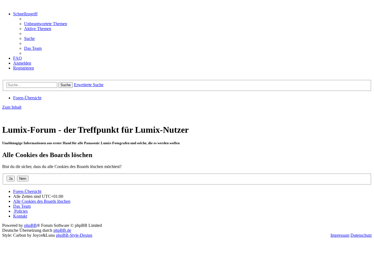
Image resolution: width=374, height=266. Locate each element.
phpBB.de (62, 230)
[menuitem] (45, 23)
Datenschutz (361, 235)
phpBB (30, 225)
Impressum (339, 235)
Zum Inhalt (11, 107)
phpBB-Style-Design (74, 235)
